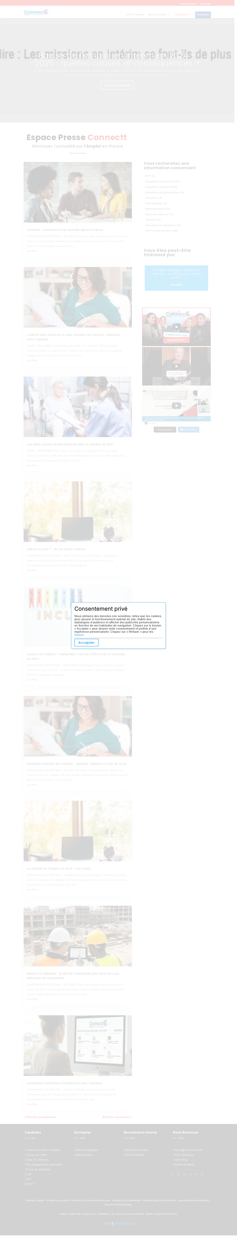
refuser (78, 634)
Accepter (86, 642)
